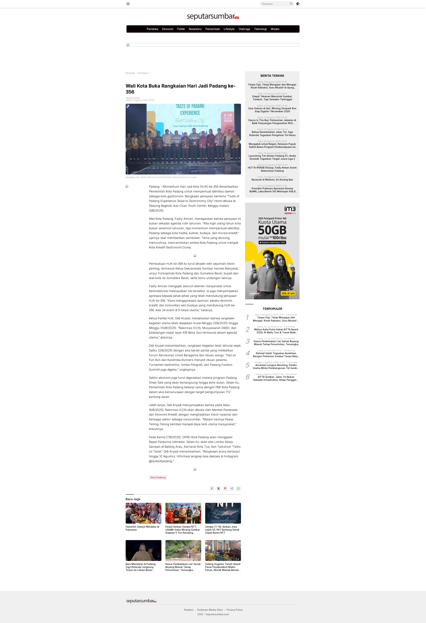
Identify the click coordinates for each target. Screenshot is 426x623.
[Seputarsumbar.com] (213, 16)
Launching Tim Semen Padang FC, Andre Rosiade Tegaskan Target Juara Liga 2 (272, 157)
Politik (181, 29)
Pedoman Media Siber (141, 36)
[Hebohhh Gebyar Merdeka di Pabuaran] (143, 513)
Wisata (275, 29)
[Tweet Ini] (218, 488)
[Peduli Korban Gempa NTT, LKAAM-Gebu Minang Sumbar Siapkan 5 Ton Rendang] (183, 513)
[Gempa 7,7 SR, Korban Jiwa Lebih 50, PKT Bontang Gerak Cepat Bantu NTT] (223, 513)
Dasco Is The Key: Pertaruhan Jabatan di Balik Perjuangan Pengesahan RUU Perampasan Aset (272, 122)
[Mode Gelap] (298, 4)
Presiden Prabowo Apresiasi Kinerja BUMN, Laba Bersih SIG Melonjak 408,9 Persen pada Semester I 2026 (272, 190)
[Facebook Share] (211, 488)
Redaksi (184, 36)
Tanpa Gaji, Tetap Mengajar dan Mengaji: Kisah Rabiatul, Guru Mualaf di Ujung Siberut (272, 86)
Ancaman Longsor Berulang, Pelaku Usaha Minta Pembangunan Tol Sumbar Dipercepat (276, 367)
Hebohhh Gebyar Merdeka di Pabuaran (142, 528)
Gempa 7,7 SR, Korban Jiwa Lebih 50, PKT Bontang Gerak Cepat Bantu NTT (222, 529)
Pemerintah (213, 29)
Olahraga (244, 29)
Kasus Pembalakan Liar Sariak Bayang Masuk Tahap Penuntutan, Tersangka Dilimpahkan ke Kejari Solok (183, 567)
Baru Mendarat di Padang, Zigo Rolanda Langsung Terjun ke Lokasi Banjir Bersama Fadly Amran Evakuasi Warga (141, 567)
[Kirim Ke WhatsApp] (238, 488)
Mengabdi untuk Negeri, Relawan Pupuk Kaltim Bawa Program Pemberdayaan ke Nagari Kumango (272, 145)
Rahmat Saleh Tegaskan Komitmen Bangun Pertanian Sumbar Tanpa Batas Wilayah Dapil (276, 355)
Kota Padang (158, 477)
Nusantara (195, 29)
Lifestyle (229, 29)
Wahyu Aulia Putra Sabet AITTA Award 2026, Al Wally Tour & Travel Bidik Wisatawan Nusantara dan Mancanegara (276, 331)
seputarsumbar (133, 98)
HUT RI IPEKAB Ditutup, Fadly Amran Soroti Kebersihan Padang (272, 169)
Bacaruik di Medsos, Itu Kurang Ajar (272, 179)
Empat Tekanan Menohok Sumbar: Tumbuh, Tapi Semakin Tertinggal (272, 98)
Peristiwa (152, 29)
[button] (291, 3)
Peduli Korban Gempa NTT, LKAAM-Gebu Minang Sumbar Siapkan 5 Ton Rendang (182, 529)
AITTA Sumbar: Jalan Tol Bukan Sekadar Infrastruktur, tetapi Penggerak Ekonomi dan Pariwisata (276, 378)
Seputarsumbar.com (205, 36)
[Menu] (128, 4)
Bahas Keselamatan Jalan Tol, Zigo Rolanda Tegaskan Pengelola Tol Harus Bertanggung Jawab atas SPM (272, 134)
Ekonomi (167, 29)
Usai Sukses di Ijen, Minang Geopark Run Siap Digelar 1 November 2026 (272, 110)
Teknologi (260, 29)
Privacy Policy (167, 36)
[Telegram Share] (231, 488)
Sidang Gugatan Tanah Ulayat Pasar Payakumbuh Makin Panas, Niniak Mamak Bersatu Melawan (222, 567)
